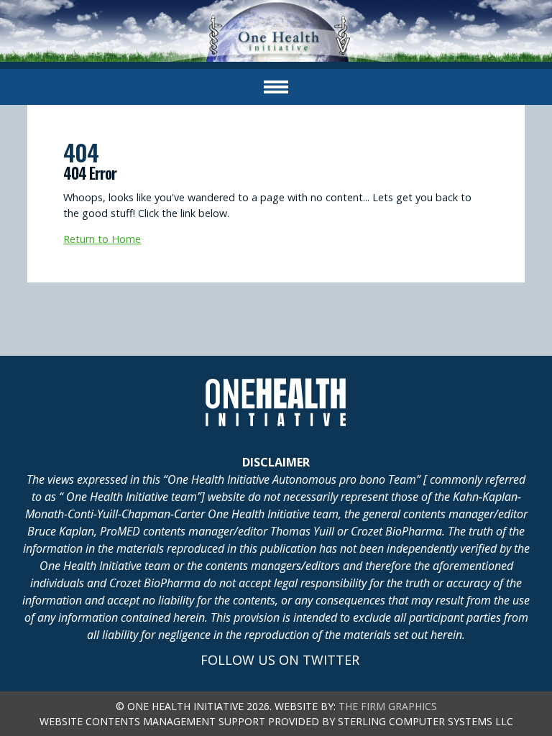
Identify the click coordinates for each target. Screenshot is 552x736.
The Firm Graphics (388, 706)
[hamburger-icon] (276, 87)
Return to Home (102, 239)
